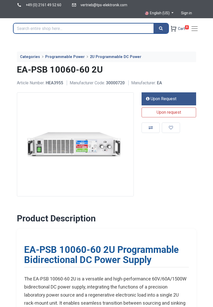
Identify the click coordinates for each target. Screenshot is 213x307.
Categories (30, 57)
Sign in (186, 13)
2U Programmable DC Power (115, 57)
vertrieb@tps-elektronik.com (104, 5)
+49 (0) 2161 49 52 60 (43, 5)
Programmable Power (65, 57)
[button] (169, 112)
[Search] (161, 28)
